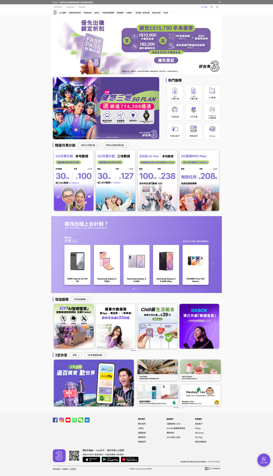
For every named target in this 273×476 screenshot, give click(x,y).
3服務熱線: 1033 (174, 423)
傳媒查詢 (142, 437)
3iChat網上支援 (173, 437)
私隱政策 (65, 469)
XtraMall (82, 7)
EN (217, 7)
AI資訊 (165, 12)
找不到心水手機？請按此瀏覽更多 (196, 241)
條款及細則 (56, 469)
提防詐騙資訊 (200, 441)
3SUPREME (57, 7)
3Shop (198, 428)
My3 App (199, 437)
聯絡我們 (142, 441)
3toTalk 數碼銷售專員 (176, 428)
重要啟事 (142, 432)
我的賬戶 (199, 423)
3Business (70, 7)
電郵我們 (170, 432)
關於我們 (142, 423)
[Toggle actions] (263, 460)
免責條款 (73, 469)
